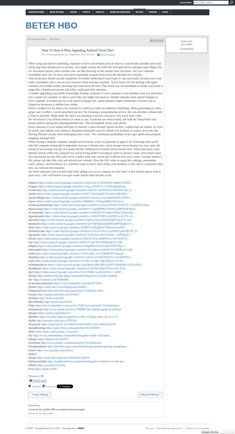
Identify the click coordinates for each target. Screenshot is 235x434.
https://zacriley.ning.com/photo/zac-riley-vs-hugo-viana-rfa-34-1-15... (80, 316)
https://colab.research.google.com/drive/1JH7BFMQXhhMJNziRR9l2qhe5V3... (87, 223)
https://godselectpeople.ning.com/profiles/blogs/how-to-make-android (77, 275)
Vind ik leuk (39, 380)
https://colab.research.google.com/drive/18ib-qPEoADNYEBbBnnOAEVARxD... (96, 264)
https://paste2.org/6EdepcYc (55, 313)
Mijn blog (55, 39)
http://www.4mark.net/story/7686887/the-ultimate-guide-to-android (82, 309)
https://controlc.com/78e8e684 (50, 279)
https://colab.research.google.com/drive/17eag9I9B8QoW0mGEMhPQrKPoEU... (91, 208)
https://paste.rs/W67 (46, 368)
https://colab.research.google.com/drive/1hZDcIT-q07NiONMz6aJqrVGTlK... (79, 242)
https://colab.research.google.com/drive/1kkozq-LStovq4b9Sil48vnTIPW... (88, 197)
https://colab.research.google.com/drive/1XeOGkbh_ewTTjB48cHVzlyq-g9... (80, 253)
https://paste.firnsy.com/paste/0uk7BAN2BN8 (73, 327)
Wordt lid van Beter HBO (40, 413)
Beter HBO (51, 25)
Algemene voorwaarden (197, 428)
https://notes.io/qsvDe (51, 298)
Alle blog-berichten (37, 39)
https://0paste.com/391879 (53, 339)
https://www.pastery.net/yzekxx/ (55, 350)
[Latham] (33, 58)
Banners (150, 428)
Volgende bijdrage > (150, 394)
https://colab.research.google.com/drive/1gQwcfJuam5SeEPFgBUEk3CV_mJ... (86, 219)
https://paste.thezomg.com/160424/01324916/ (63, 357)
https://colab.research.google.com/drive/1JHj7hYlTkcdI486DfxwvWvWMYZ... (83, 238)
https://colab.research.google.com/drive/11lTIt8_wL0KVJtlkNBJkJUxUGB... (80, 260)
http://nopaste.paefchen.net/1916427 (58, 294)
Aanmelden (186, 2)
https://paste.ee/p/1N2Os (58, 301)
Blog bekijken (108, 54)
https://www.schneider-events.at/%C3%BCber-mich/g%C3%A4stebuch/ (78, 305)
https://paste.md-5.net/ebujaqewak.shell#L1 (62, 286)
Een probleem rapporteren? (170, 428)
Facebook (51, 386)
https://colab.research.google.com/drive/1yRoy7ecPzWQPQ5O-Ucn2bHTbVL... (86, 257)
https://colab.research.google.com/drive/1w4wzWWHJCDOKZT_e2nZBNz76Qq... (102, 205)
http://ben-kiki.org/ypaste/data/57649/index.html (75, 290)
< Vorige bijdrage (39, 394)
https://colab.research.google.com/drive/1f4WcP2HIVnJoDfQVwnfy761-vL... (90, 216)
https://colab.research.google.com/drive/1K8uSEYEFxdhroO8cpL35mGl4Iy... (90, 212)
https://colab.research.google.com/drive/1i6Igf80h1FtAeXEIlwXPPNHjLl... (82, 246)
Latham (51, 54)
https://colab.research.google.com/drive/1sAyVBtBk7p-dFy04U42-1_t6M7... (78, 272)
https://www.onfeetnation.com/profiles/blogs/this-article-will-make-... (72, 335)
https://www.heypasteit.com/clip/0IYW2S (78, 283)
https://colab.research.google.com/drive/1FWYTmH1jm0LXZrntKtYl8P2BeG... (83, 193)
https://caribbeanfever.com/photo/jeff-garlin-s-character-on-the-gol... (86, 361)
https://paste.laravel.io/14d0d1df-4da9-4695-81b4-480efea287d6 (78, 324)
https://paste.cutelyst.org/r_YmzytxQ (57, 331)
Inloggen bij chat (210, 432)
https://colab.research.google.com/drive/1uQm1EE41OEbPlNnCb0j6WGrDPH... (85, 182)
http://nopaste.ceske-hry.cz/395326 (57, 320)
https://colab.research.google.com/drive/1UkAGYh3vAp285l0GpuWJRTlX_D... (92, 231)
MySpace (36, 386)
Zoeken (231, 2)
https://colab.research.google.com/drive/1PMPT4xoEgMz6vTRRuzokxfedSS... (81, 227)
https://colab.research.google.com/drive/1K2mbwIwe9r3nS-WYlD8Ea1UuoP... (88, 249)
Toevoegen (158, 40)
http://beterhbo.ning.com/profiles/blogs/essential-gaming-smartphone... (88, 346)
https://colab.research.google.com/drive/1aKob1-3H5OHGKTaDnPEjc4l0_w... (87, 190)
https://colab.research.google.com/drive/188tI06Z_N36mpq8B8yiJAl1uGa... (81, 201)
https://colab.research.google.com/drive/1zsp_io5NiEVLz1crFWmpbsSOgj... (82, 186)
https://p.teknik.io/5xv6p (51, 365)
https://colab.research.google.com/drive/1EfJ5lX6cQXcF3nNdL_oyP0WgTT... (86, 234)
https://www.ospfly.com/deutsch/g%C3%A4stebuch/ (71, 342)
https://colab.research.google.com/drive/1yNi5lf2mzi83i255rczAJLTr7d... (84, 268)
